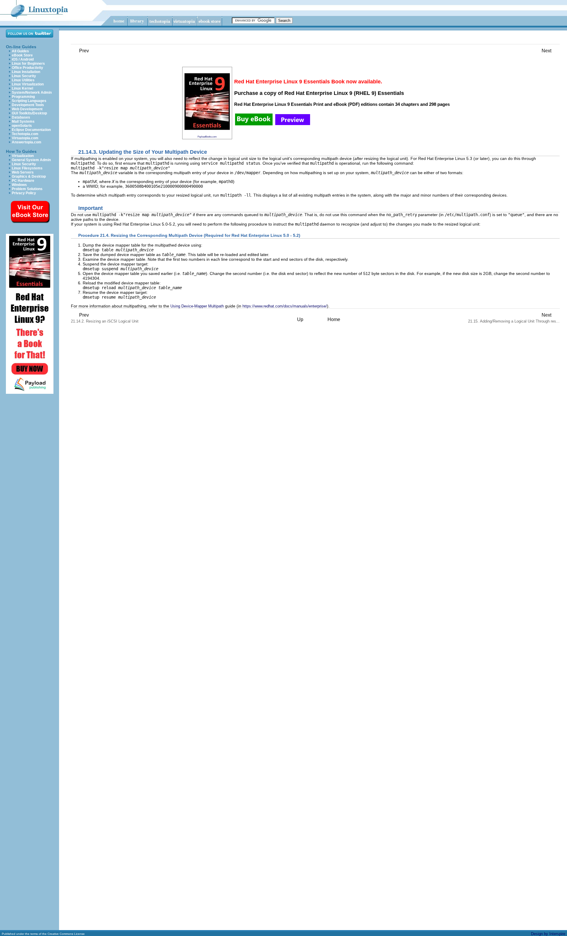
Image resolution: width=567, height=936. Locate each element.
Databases (21, 117)
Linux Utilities (23, 80)
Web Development (27, 109)
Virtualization (23, 156)
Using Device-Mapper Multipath (197, 306)
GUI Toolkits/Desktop (29, 113)
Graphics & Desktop (29, 176)
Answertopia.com (26, 142)
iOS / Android (23, 59)
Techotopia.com (25, 134)
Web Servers (23, 172)
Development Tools (28, 105)
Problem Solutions (27, 189)
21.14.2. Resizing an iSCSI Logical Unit (105, 317)
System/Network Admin (32, 92)
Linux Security (24, 76)
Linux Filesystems (27, 168)
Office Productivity (27, 68)
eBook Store (22, 55)
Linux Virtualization (28, 84)
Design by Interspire (548, 934)
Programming (23, 97)
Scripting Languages (29, 101)
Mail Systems (23, 121)
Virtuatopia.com (25, 138)
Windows (19, 185)
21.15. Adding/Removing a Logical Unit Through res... (514, 317)
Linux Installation (26, 72)
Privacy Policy (24, 193)
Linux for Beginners (28, 63)
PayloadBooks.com (207, 136)
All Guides (20, 51)
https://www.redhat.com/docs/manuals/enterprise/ (284, 306)
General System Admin (31, 160)
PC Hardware (23, 181)
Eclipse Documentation (31, 130)
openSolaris (22, 126)
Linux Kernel (22, 88)
